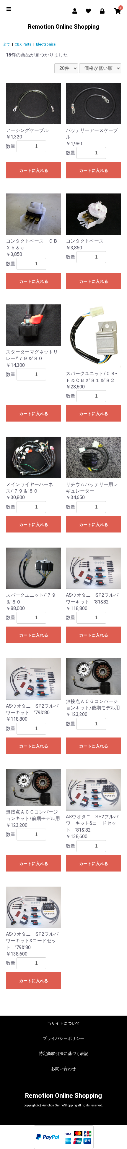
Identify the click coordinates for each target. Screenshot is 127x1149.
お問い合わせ (63, 1068)
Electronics (46, 44)
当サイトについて (63, 1023)
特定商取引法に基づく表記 (63, 1053)
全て (6, 44)
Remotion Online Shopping (63, 26)
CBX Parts (23, 44)
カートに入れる (33, 170)
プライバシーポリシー (63, 1038)
